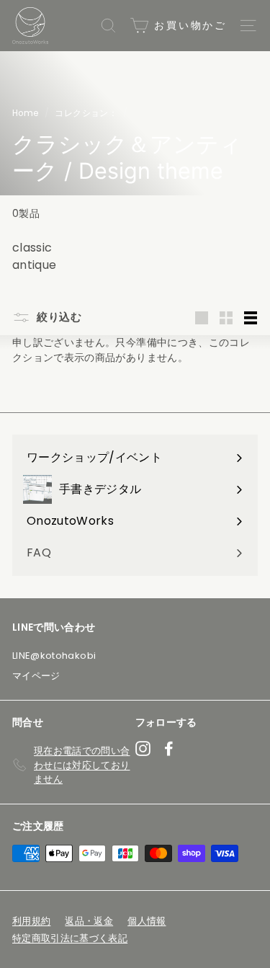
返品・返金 (89, 921)
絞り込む (57, 316)
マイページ (36, 676)
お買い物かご (188, 25)
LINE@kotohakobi (54, 655)
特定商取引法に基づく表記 (69, 938)
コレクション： (86, 113)
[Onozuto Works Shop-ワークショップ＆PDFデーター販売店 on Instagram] (142, 748)
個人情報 (146, 921)
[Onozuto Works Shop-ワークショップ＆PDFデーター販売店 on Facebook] (168, 748)
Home (25, 113)
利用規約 (31, 921)
